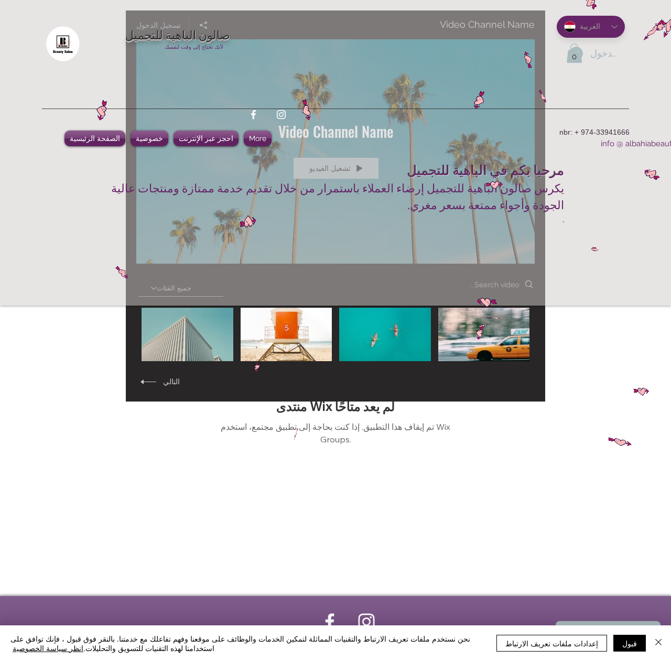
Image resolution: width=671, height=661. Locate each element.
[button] (574, 53)
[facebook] (253, 115)
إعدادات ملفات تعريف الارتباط (551, 643)
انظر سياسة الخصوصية (48, 648)
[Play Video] (484, 334)
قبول (629, 643)
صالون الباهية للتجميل (177, 34)
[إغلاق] (658, 643)
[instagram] (281, 115)
